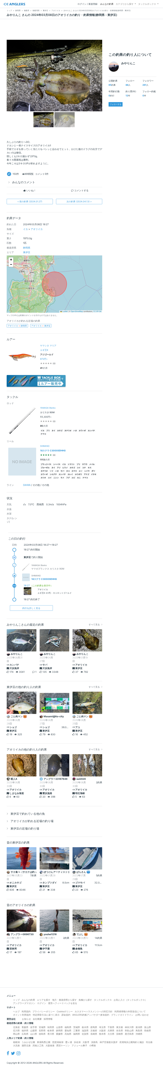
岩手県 (33, 1027)
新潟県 (139, 1027)
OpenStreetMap (77, 311)
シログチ (53, 474)
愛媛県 (59, 1033)
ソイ (51, 471)
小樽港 (92, 1045)
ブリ (48, 431)
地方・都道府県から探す (64, 999)
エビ (73, 478)
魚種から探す (85, 999)
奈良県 (119, 1030)
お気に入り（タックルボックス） (130, 999)
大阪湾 (85, 1042)
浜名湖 (77, 1042)
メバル (92, 464)
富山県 (147, 1027)
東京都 (119, 1027)
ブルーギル (45, 468)
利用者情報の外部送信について (130, 1011)
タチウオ (67, 431)
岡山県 (16, 1033)
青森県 (25, 1027)
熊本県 (102, 1033)
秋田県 (50, 1027)
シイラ (87, 471)
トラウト (71, 464)
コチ (84, 468)
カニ (79, 478)
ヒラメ (65, 468)
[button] (11, 259)
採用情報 (48, 1019)
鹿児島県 (129, 1033)
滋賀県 (85, 1030)
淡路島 (94, 1042)
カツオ (43, 478)
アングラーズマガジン (24, 1003)
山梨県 (33, 1030)
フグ (68, 478)
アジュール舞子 (79, 1045)
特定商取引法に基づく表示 (46, 1014)
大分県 (111, 1033)
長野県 (42, 1030)
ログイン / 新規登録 (87, 4)
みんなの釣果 (106, 4)
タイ (53, 431)
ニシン (56, 478)
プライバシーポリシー (43, 1011)
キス (89, 468)
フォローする (115, 104)
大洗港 (16, 1045)
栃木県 (85, 1027)
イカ (25, 229)
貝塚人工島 (38, 1045)
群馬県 (93, 1027)
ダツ (93, 471)
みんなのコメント (23, 182)
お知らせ (26, 1019)
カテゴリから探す (125, 4)
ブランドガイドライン (122, 1014)
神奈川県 (129, 1027)
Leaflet (65, 311)
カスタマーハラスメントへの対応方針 (94, 1011)
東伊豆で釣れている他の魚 (28, 813)
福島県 (68, 1027)
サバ (62, 471)
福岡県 (76, 1033)
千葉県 (111, 1027)
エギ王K (44, 350)
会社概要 (37, 1019)
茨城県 (76, 1027)
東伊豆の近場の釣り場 (25, 828)
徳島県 (42, 1033)
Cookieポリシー (65, 1011)
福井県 (25, 1030)
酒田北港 (26, 1045)
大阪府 (102, 1030)
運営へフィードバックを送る (62, 1003)
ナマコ (43, 434)
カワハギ (82, 431)
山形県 (59, 1027)
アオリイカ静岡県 (17, 325)
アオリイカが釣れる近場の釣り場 (32, 821)
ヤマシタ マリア (48, 345)
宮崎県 (119, 1033)
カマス (74, 471)
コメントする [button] (81, 190)
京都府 (93, 1030)
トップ (16, 999)
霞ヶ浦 (68, 1042)
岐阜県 (50, 1030)
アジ (58, 468)
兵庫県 (111, 1030)
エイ (50, 478)
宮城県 (42, 1027)
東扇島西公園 (43, 1042)
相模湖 (16, 1042)
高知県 (68, 1033)
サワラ (84, 464)
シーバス (56, 464)
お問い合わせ (142, 1014)
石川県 (16, 1030)
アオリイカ (37, 229)
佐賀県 (85, 1033)
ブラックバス (46, 464)
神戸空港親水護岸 (108, 1042)
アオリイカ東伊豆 (40, 325)
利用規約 (26, 1011)
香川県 (50, 1033)
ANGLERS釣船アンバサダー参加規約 (90, 1014)
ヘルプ (16, 1011)
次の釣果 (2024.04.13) (79, 201)
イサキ (93, 474)
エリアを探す (43, 999)
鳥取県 (139, 1030)
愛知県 (68, 1030)
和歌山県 (129, 1030)
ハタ (75, 431)
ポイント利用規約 (22, 1014)
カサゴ (59, 431)
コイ (78, 468)
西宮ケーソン (63, 1045)
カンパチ (91, 431)
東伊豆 (26, 252)
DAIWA (27, 485)
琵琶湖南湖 (57, 1042)
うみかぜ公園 (28, 1042)
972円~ (44, 359)
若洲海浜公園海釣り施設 (131, 1042)
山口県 (33, 1033)
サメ (62, 478)
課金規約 (65, 1014)
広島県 (25, 1033)
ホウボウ (78, 474)
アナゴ (86, 474)
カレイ (70, 474)
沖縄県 (139, 1033)
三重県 (76, 1030)
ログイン (41, 1003)
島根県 (147, 1030)
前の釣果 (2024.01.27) (29, 201)
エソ (80, 471)
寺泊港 (149, 1042)
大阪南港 (50, 1045)
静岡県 (26, 247)
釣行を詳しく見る (31, 608)
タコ (68, 471)
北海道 (16, 1027)
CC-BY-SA (97, 311)
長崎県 (93, 1033)
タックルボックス (147, 4)
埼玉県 (102, 1027)
